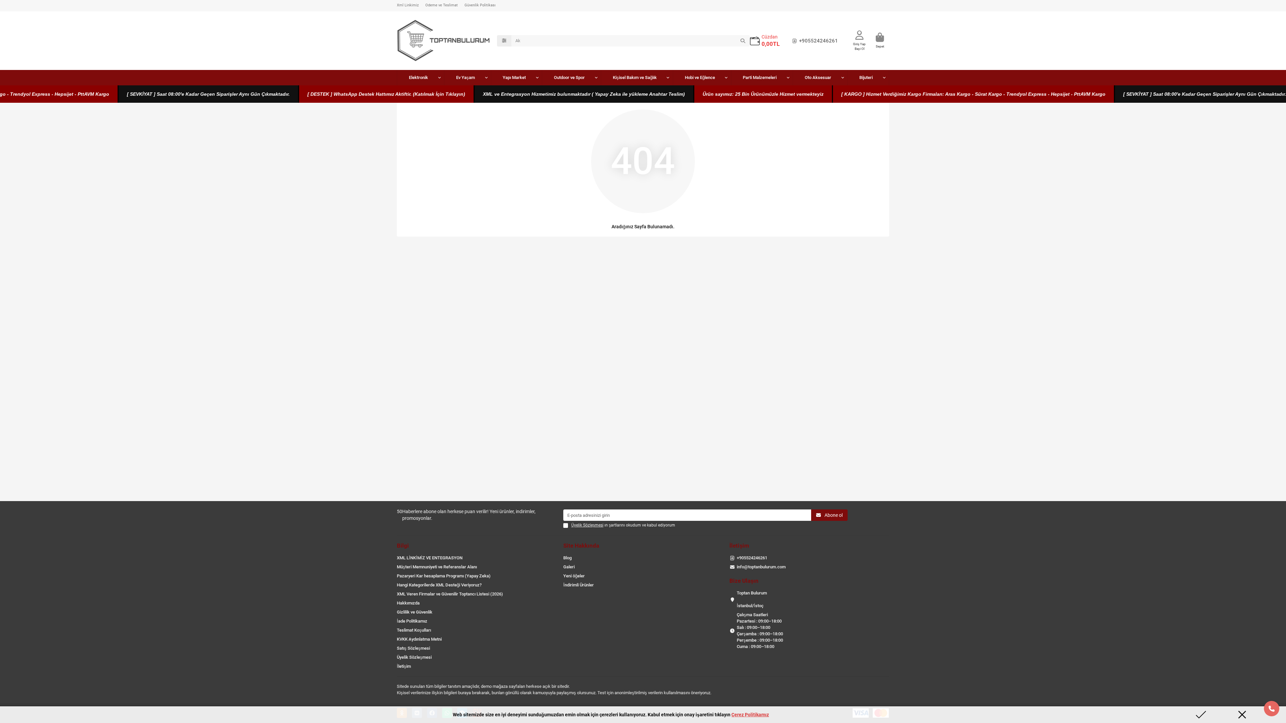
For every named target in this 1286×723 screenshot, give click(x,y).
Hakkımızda (408, 603)
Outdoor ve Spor (569, 77)
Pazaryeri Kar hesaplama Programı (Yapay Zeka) (444, 575)
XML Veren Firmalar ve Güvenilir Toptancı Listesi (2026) (450, 593)
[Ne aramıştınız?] (742, 40)
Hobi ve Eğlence (700, 77)
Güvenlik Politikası (480, 5)
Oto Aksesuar (818, 77)
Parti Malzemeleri (760, 77)
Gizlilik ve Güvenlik (414, 612)
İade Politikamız (412, 621)
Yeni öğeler (574, 575)
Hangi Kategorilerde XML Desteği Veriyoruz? (439, 584)
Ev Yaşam (465, 77)
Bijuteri (866, 77)
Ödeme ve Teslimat (441, 5)
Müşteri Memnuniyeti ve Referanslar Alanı (437, 566)
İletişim (404, 666)
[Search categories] (504, 41)
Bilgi (403, 545)
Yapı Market (514, 77)
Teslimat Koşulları (414, 630)
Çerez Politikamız (750, 714)
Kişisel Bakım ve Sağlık (635, 77)
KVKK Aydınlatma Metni (419, 639)
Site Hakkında (581, 545)
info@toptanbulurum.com (761, 566)
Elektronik (418, 77)
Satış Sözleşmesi (413, 648)
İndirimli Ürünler (578, 584)
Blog (567, 557)
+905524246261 (818, 41)
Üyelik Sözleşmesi (414, 657)
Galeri (569, 566)
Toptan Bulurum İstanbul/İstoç (752, 599)
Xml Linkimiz (408, 5)
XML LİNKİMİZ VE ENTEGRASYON (429, 557)
